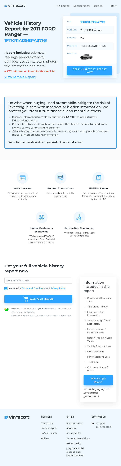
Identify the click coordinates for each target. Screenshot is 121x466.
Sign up (98, 5)
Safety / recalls (49, 433)
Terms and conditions (78, 438)
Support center (74, 423)
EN (112, 5)
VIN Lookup (63, 5)
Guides (45, 438)
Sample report (82, 5)
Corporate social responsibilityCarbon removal (75, 452)
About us (71, 428)
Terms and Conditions (33, 288)
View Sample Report (20, 77)
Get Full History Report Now (90, 71)
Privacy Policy (58, 288)
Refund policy (73, 443)
